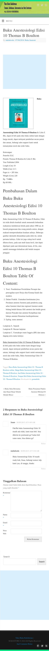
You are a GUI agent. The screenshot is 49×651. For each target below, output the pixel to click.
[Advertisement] (24, 72)
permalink (35, 379)
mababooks (10, 40)
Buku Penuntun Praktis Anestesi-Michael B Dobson (37, 392)
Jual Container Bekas (24, 644)
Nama (5, 516)
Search (6, 556)
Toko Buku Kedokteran (24, 638)
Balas (43, 444)
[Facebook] (38, 5)
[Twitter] (42, 5)
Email (5, 524)
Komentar (5, 494)
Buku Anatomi (30, 40)
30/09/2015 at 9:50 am (30, 451)
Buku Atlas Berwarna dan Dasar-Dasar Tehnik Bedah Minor (12, 392)
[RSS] (46, 5)
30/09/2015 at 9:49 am (25, 422)
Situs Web (5, 532)
